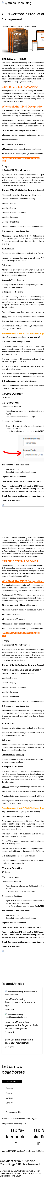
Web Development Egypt (28, 1173)
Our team (9, 1098)
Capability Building (9, 26)
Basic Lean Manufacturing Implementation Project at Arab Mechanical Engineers (21, 1025)
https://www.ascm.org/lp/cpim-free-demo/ (21, 337)
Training (9, 1093)
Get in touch (12, 1081)
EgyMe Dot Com (20, 1171)
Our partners (11, 1112)
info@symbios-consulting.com (14, 1124)
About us (9, 1088)
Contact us (10, 1103)
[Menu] (40, 3)
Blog (20, 1112)
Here (9, 481)
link (10, 903)
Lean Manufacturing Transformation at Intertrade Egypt (20, 1002)
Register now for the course (14, 477)
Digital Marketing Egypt (10, 1175)
